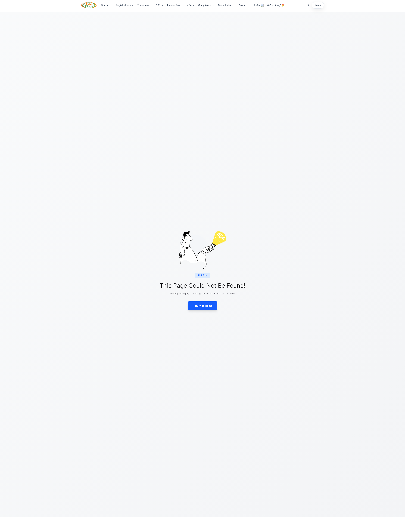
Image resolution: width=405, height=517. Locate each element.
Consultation (225, 5)
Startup (105, 5)
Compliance (204, 5)
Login (318, 5)
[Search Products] (307, 5)
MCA (189, 5)
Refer (257, 5)
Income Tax (173, 5)
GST (158, 5)
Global (242, 5)
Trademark (143, 5)
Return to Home (202, 305)
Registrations (123, 5)
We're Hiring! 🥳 (275, 5)
